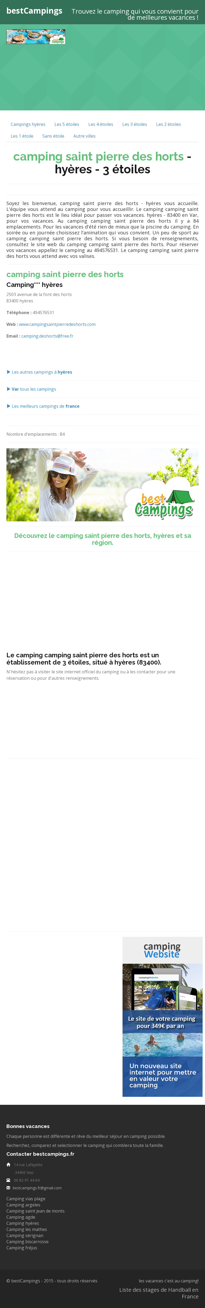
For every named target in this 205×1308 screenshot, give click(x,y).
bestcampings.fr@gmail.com (37, 1187)
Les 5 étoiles (66, 124)
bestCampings (34, 10)
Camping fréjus (21, 1248)
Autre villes (84, 136)
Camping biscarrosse (27, 1242)
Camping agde (20, 1217)
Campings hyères (28, 124)
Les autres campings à (41, 372)
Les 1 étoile (22, 136)
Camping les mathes (26, 1229)
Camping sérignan (24, 1235)
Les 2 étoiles (168, 124)
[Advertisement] (139, 66)
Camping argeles (23, 1205)
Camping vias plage (25, 1199)
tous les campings (34, 389)
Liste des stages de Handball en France (159, 1293)
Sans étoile (53, 136)
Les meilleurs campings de (45, 406)
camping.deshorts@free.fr (47, 336)
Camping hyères (22, 1223)
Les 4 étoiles (100, 124)
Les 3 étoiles (134, 124)
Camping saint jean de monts (35, 1211)
